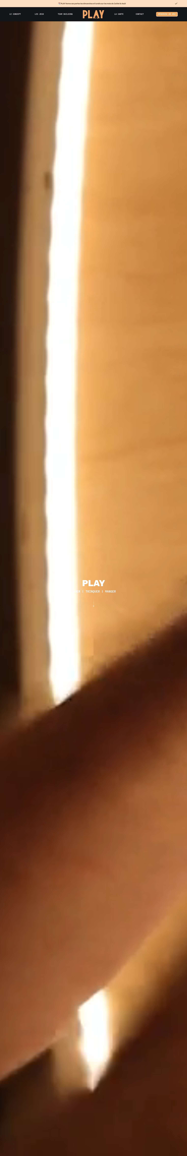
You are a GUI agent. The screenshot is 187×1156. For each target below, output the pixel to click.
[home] (93, 14)
